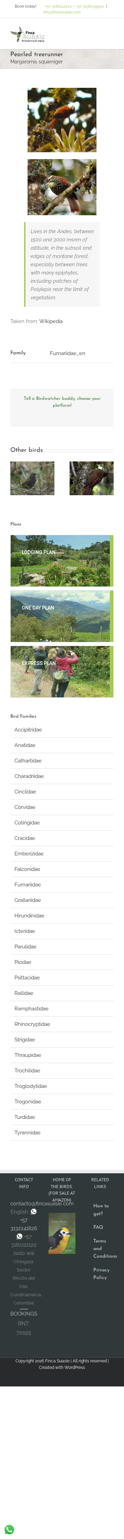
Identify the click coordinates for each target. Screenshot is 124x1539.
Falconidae (27, 869)
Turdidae (24, 1117)
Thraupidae (27, 1055)
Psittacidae (27, 978)
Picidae (22, 962)
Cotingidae (27, 823)
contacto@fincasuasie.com (42, 1203)
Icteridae (24, 931)
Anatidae (24, 745)
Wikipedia (51, 321)
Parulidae (25, 947)
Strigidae (24, 1040)
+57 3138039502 (90, 6)
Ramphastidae (31, 1009)
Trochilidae (27, 1071)
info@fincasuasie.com (62, 12)
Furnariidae (27, 885)
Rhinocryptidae (32, 1024)
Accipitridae (28, 730)
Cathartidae (28, 761)
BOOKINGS (23, 1314)
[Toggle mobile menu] (111, 28)
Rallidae (23, 993)
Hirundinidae (29, 916)
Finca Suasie (57, 1361)
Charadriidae (29, 776)
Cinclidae (25, 792)
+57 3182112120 (58, 6)
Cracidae (24, 838)
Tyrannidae (27, 1133)
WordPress (74, 1367)
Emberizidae (29, 854)
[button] (15, 478)
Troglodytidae (30, 1086)
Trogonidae (27, 1102)
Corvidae (24, 807)
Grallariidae (27, 900)
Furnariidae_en (67, 353)
